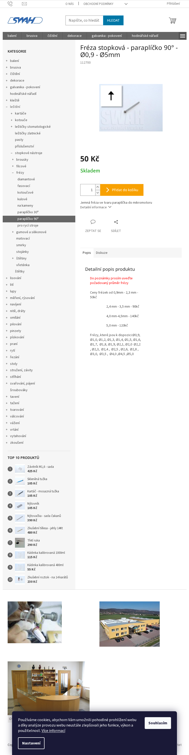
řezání (14, 357)
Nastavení (31, 743)
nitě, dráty (17, 311)
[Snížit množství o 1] (97, 193)
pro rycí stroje (27, 225)
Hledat (113, 20)
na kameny (25, 205)
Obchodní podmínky (98, 4)
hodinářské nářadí (23, 93)
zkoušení (16, 442)
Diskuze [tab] (102, 252)
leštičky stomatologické (33, 126)
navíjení (15, 304)
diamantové (26, 179)
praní (13, 344)
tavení (14, 396)
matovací (23, 238)
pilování (15, 324)
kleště (14, 100)
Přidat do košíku (125, 189)
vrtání (14, 429)
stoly (13, 363)
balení (14, 60)
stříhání (15, 376)
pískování (17, 337)
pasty (19, 139)
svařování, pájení (22, 383)
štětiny (21, 258)
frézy (20, 172)
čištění (15, 73)
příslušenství (24, 146)
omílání (15, 317)
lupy (13, 291)
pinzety (15, 330)
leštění (15, 106)
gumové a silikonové (31, 232)
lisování (15, 278)
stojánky (22, 251)
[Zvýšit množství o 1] (97, 187)
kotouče (21, 120)
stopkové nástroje (28, 153)
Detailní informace (93, 207)
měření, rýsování (22, 298)
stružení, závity (21, 370)
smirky (21, 245)
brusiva (15, 67)
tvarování (17, 409)
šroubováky (19, 390)
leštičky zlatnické (28, 133)
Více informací (53, 730)
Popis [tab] (87, 252)
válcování (17, 416)
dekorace (17, 80)
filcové (21, 166)
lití (12, 284)
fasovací (23, 186)
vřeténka (23, 265)
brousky (22, 159)
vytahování (18, 436)
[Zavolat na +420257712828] (15, 3)
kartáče (20, 113)
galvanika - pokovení (25, 87)
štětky (20, 271)
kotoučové (25, 192)
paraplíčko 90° (28, 218)
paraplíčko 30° (28, 212)
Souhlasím (157, 723)
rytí (12, 350)
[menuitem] (12, 36)
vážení (15, 423)
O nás (69, 4)
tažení (14, 403)
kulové (22, 199)
